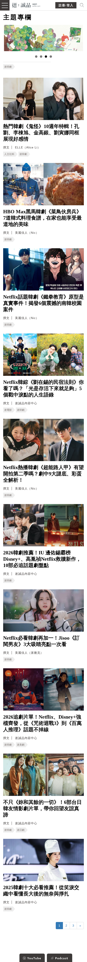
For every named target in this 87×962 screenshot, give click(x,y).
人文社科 (9, 154)
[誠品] (26, 4)
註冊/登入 (66, 5)
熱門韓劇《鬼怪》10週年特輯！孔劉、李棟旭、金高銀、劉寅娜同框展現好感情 (41, 133)
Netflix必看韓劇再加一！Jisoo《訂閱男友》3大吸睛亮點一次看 (41, 641)
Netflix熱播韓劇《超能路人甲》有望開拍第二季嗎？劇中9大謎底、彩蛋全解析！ (43, 474)
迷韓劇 (8, 66)
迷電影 (8, 409)
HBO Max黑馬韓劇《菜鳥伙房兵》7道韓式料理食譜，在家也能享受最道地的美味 (42, 218)
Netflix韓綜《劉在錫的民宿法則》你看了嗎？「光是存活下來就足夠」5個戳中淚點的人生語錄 (43, 388)
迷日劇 (20, 830)
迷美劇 (20, 744)
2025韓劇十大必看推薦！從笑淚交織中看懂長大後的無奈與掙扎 (41, 891)
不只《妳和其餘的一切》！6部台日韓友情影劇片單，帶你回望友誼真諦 (42, 808)
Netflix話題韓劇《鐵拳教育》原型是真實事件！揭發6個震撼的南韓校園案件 (43, 303)
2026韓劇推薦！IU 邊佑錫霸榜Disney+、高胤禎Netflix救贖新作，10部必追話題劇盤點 (42, 559)
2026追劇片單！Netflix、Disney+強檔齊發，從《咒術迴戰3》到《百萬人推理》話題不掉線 (42, 723)
